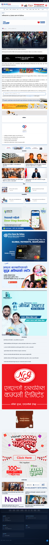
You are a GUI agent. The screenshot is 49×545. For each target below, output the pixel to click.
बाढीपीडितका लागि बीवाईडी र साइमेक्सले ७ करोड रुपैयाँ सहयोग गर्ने (13, 135)
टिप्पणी (26, 510)
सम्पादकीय (22, 510)
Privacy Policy (7, 540)
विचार (24, 184)
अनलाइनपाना (5, 28)
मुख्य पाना (7, 9)
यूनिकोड (10, 540)
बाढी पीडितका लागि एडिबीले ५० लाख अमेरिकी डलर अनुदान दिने (12, 165)
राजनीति (10, 9)
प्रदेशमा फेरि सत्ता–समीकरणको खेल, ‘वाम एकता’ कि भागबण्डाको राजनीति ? (14, 142)
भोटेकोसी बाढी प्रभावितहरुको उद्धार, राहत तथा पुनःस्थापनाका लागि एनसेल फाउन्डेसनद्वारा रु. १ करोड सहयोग (13, 506)
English (43, 9)
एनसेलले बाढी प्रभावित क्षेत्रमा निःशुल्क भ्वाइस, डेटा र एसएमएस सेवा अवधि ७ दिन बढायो (17, 361)
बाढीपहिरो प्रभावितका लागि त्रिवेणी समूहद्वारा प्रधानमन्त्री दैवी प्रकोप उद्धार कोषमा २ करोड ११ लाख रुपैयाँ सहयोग (21, 358)
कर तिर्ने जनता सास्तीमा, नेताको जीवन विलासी (10, 140)
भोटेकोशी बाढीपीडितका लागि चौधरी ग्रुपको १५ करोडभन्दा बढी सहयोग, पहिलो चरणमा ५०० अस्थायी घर (36, 165)
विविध (38, 9)
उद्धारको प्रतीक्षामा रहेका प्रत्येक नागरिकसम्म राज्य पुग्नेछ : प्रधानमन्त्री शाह (36, 180)
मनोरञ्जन (27, 9)
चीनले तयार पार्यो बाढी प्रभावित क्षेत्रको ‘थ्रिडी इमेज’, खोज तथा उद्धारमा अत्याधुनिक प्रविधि (17, 354)
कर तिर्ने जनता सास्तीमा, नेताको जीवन (13, 188)
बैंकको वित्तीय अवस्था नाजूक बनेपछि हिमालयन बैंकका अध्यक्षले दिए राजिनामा (14, 137)
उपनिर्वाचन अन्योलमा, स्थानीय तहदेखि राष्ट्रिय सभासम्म (15, 199)
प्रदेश (23, 9)
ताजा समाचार (24, 337)
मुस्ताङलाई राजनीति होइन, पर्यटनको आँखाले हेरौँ (10, 138)
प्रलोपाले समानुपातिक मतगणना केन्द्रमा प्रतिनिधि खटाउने (38, 199)
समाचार (18, 9)
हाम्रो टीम (1, 540)
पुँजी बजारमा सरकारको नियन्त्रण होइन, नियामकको (38, 188)
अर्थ (28, 510)
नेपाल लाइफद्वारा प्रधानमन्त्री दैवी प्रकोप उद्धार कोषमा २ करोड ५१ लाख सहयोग (12, 493)
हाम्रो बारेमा (4, 540)
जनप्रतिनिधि (24, 194)
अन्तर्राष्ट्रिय (30, 9)
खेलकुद (33, 9)
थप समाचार (24, 151)
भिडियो (36, 9)
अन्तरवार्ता (18, 510)
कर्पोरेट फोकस (14, 9)
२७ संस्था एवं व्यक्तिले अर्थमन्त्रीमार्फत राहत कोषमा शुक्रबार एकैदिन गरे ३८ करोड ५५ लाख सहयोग (13, 180)
